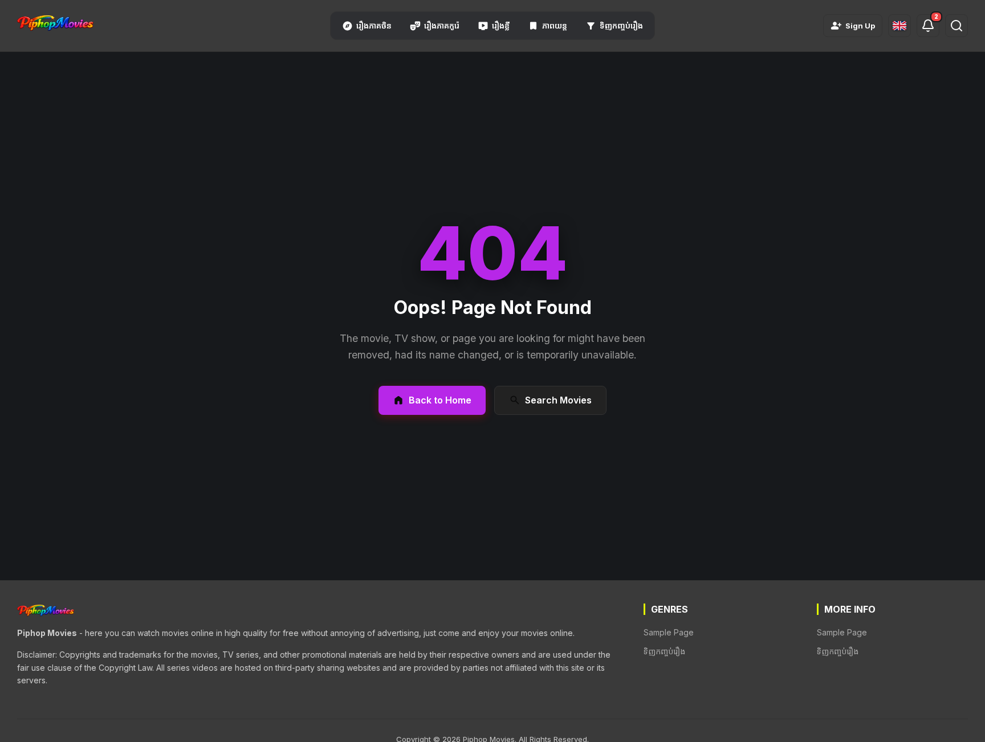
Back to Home (440, 400)
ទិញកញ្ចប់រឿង (664, 651)
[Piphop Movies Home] (55, 24)
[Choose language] (899, 25)
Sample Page (669, 632)
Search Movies (558, 400)
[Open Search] (956, 25)
